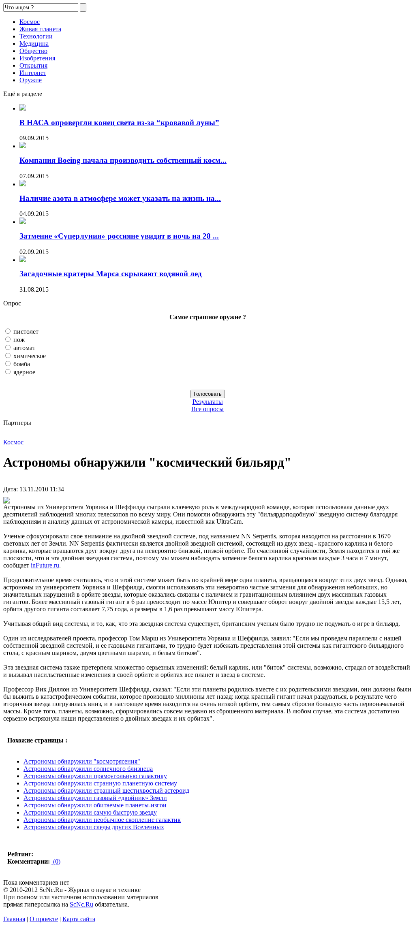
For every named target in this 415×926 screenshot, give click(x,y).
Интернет (32, 72)
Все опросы (207, 408)
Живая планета (40, 29)
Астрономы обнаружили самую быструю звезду (90, 812)
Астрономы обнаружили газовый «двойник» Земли (95, 797)
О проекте (44, 918)
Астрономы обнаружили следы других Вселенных (94, 827)
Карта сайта (78, 918)
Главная (14, 918)
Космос (29, 21)
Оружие (30, 80)
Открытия (33, 65)
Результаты (208, 401)
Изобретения (37, 58)
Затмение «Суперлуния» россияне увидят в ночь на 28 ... (119, 236)
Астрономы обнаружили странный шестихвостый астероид (106, 790)
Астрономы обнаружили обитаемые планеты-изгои (95, 805)
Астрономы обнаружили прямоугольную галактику (95, 775)
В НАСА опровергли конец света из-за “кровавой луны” (119, 122)
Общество (33, 50)
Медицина (34, 43)
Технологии (36, 36)
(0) (55, 861)
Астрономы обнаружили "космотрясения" (82, 761)
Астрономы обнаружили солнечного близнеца (88, 768)
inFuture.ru (45, 565)
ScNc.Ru (81, 904)
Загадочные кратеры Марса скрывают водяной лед (110, 273)
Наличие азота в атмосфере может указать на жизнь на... (120, 198)
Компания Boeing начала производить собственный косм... (123, 160)
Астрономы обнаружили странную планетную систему (100, 783)
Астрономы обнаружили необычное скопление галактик (102, 819)
